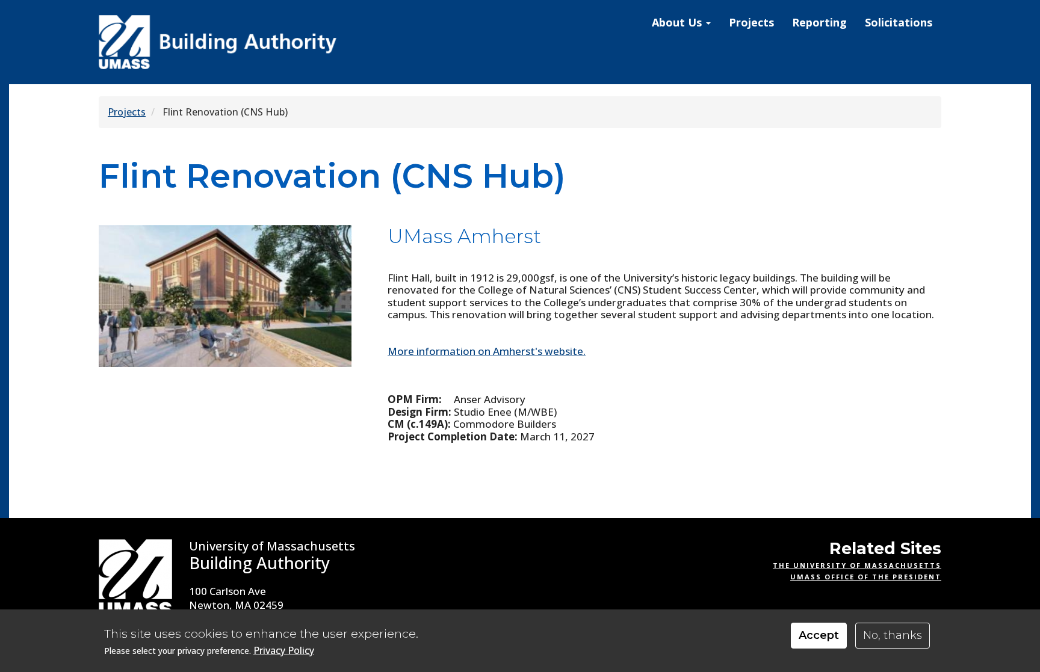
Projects (751, 22)
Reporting (819, 22)
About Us (678, 22)
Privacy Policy (283, 650)
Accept (819, 635)
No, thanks (892, 635)
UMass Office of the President (865, 576)
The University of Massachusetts (857, 565)
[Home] (219, 42)
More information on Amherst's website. (487, 351)
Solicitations (898, 22)
